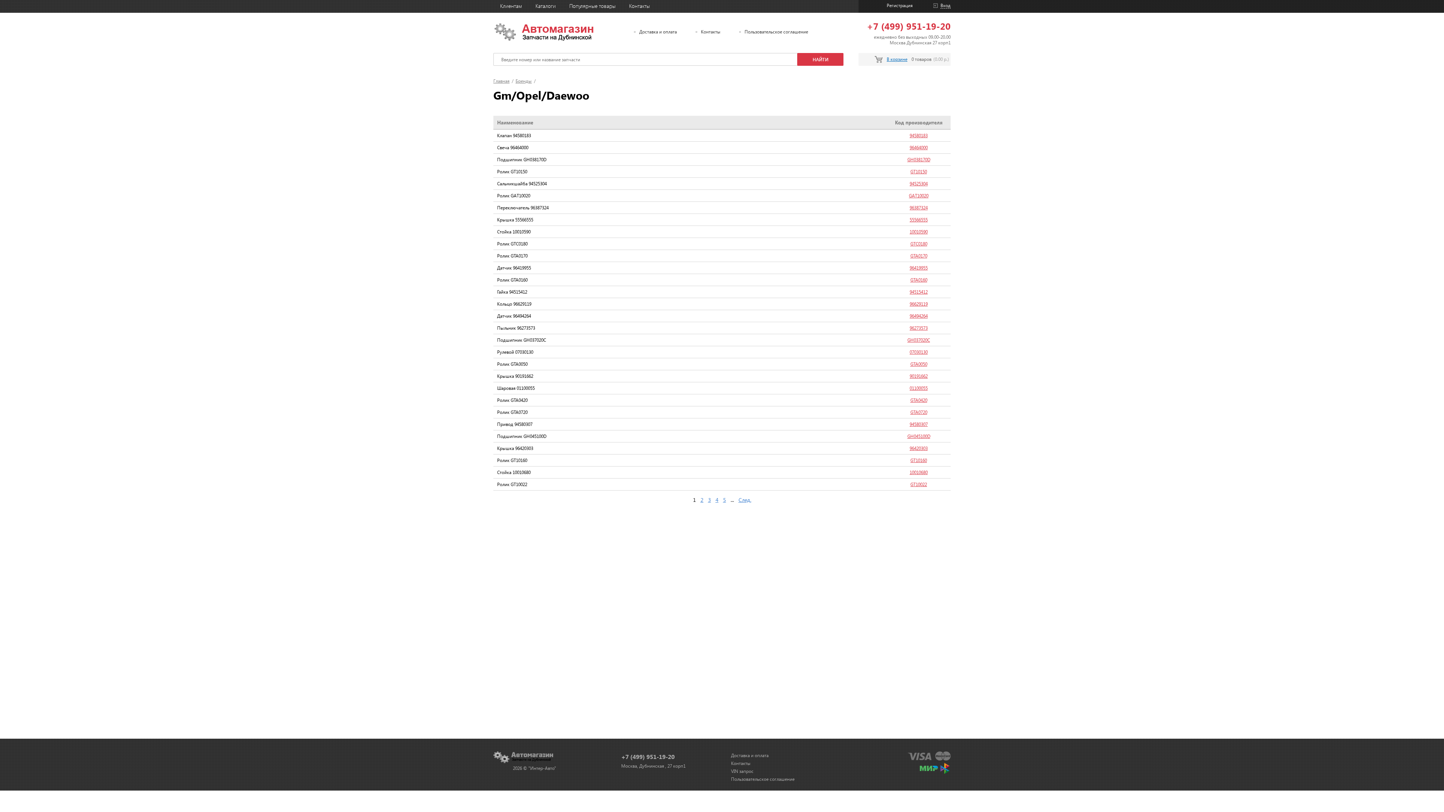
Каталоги (545, 5)
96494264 (919, 316)
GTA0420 (918, 400)
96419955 (919, 268)
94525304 (919, 183)
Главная (501, 81)
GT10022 (918, 484)
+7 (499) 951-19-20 (909, 26)
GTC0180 (918, 244)
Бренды (524, 81)
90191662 (919, 376)
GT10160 (918, 460)
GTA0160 (918, 280)
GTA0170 (918, 256)
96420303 (919, 448)
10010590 (919, 232)
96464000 (919, 147)
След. (745, 499)
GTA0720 (918, 412)
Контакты (639, 5)
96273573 (919, 328)
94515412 (919, 292)
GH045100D (918, 436)
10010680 (919, 472)
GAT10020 (918, 195)
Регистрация (900, 5)
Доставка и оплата (658, 32)
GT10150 (918, 171)
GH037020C (918, 340)
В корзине (897, 59)
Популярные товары (592, 5)
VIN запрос (742, 771)
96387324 (919, 208)
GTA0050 (918, 364)
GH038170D (918, 159)
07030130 (919, 352)
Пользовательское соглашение (776, 32)
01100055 (919, 388)
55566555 (919, 220)
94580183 (919, 135)
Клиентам (511, 5)
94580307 (919, 424)
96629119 (919, 304)
